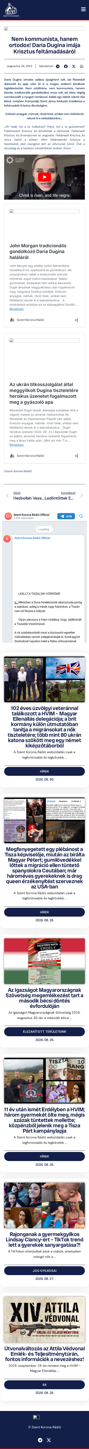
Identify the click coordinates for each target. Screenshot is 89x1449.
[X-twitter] (49, 1440)
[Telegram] (40, 1440)
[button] (57, 66)
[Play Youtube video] (44, 177)
